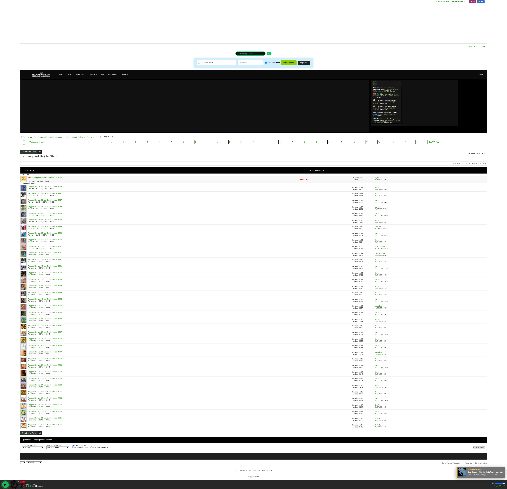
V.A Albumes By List (36, 142)
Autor (32, 170)
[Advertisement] (99, 21)
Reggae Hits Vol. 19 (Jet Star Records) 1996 (45, 306)
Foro (61, 74)
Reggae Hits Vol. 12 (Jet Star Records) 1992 (45, 259)
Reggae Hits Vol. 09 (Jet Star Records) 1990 (45, 240)
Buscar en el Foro (478, 163)
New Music (81, 74)
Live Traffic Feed (386, 83)
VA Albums (113, 74)
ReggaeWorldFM (499, 485)
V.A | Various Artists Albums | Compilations (46, 137)
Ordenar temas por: (53, 445)
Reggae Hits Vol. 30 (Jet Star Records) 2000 (45, 378)
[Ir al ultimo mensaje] (387, 180)
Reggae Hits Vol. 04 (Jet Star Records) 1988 (45, 207)
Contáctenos (447, 463)
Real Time (386, 124)
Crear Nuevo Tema (28, 152)
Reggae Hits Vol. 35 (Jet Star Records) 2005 (45, 411)
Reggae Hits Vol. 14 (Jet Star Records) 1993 (45, 273)
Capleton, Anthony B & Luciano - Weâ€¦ (385, 95)
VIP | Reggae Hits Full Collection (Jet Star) (46, 178)
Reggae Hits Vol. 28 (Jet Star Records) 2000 (45, 365)
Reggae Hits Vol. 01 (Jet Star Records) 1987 (45, 187)
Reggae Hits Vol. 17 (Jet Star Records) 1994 (45, 292)
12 (362, 233)
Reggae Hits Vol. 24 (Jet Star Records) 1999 (45, 339)
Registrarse (473, 46)
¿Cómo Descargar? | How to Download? (450, 2)
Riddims (93, 74)
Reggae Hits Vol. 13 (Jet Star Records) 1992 (45, 266)
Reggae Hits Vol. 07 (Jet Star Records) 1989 (45, 226)
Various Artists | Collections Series (79, 137)
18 (362, 200)
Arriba (484, 463)
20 (362, 247)
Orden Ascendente (81, 447)
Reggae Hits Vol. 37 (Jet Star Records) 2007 (45, 424)
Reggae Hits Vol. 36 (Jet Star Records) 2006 (45, 418)
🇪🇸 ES (480, 2)
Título (24, 170)
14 (362, 194)
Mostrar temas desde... (31, 445)
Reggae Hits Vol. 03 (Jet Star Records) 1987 (45, 200)
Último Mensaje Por (316, 170)
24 (362, 187)
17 (362, 207)
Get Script (378, 124)
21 (362, 253)
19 (362, 293)
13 (362, 214)
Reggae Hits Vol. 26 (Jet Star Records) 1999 (45, 352)
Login (484, 46)
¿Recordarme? (273, 63)
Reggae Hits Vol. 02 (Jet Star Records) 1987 (45, 193)
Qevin (33, 182)
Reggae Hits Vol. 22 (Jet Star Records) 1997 (45, 325)
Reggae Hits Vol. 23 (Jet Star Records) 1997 (45, 332)
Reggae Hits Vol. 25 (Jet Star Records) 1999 (45, 345)
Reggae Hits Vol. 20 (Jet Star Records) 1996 (45, 312)
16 (362, 306)
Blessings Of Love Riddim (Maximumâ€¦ (385, 90)
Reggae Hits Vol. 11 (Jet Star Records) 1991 (45, 253)
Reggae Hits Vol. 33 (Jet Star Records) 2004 (45, 398)
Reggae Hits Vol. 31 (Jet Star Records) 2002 (45, 385)
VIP (102, 74)
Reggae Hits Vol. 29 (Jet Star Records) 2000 (45, 372)
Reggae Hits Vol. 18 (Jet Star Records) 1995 (45, 299)
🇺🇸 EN (472, 2)
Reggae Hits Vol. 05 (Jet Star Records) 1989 (45, 213)
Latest (69, 74)
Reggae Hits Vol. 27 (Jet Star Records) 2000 (45, 358)
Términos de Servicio (473, 463)
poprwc (33, 255)
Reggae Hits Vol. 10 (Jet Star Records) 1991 (45, 246)
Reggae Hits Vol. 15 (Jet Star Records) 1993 (45, 279)
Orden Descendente (100, 447)
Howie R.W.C (35, 189)
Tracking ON (394, 124)
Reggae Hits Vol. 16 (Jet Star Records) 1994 (45, 286)
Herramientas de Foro (461, 163)
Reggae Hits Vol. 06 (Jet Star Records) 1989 (45, 220)
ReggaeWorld (458, 463)
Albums (124, 74)
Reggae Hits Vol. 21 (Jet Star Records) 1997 (45, 319)
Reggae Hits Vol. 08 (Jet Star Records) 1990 (45, 233)
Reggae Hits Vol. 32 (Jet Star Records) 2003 (45, 391)
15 (362, 220)
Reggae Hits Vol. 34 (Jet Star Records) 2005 (45, 405)
